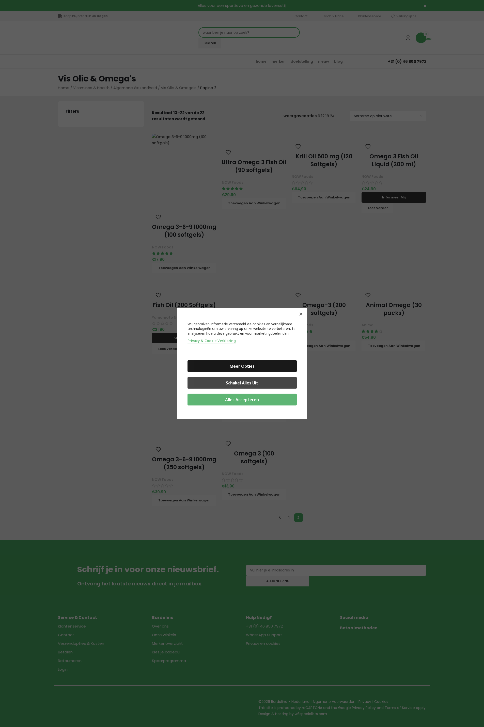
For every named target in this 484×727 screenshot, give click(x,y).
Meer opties (242, 366)
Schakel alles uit (242, 383)
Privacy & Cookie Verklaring (212, 340)
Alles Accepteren (242, 399)
